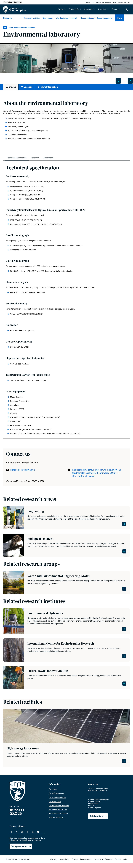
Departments (106, 2)
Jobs (125, 859)
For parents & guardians (58, 809)
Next (130, 81)
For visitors (53, 789)
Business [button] (102, 9)
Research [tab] (35, 158)
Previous (118, 81)
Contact (127, 2)
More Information (49, 87)
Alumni (98, 2)
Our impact (47, 18)
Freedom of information (103, 859)
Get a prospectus (19, 846)
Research (7, 18)
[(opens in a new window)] (11, 832)
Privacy (75, 859)
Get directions (96, 816)
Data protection (86, 859)
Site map (53, 859)
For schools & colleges (57, 797)
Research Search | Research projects (96, 18)
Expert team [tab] (48, 158)
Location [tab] (28, 87)
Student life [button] (74, 9)
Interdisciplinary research (66, 18)
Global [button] (114, 9)
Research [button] (88, 9)
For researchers (55, 801)
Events (120, 2)
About (88, 2)
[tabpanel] (66, 58)
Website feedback (56, 817)
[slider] (66, 64)
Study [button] (60, 9)
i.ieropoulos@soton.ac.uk (22, 470)
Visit (92, 2)
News (114, 2)
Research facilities (32, 18)
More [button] (119, 18)
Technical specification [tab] (16, 158)
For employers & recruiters (59, 805)
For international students (58, 813)
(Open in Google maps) (83, 476)
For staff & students (56, 793)
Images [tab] (12, 87)
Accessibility (64, 859)
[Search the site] (125, 9)
